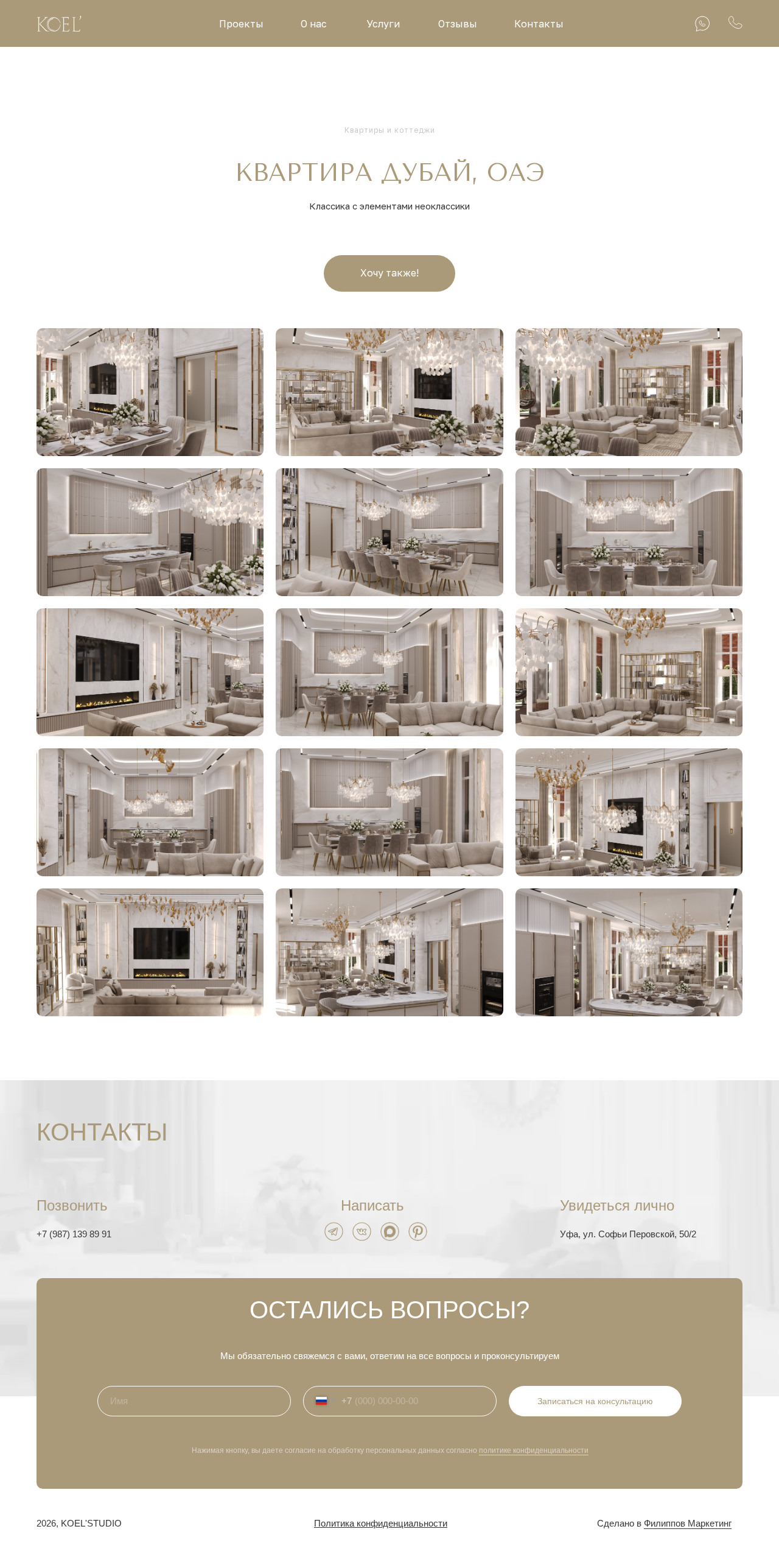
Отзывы (457, 24)
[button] (389, 273)
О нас (314, 24)
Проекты (241, 24)
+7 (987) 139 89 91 (74, 1234)
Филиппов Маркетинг (688, 1523)
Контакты (539, 24)
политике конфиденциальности (534, 1450)
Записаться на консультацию (595, 1401)
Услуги (383, 24)
